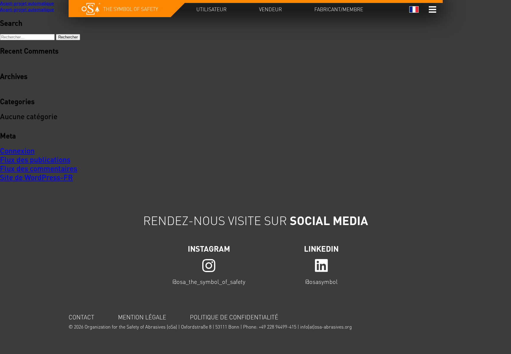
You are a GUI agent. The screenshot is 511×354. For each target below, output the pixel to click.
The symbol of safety (130, 9)
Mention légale (142, 317)
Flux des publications (35, 159)
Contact (81, 317)
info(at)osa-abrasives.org (326, 327)
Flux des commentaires (38, 168)
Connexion (17, 150)
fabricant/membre (338, 9)
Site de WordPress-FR (36, 177)
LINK (209, 265)
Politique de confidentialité (234, 317)
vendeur (270, 9)
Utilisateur (211, 9)
